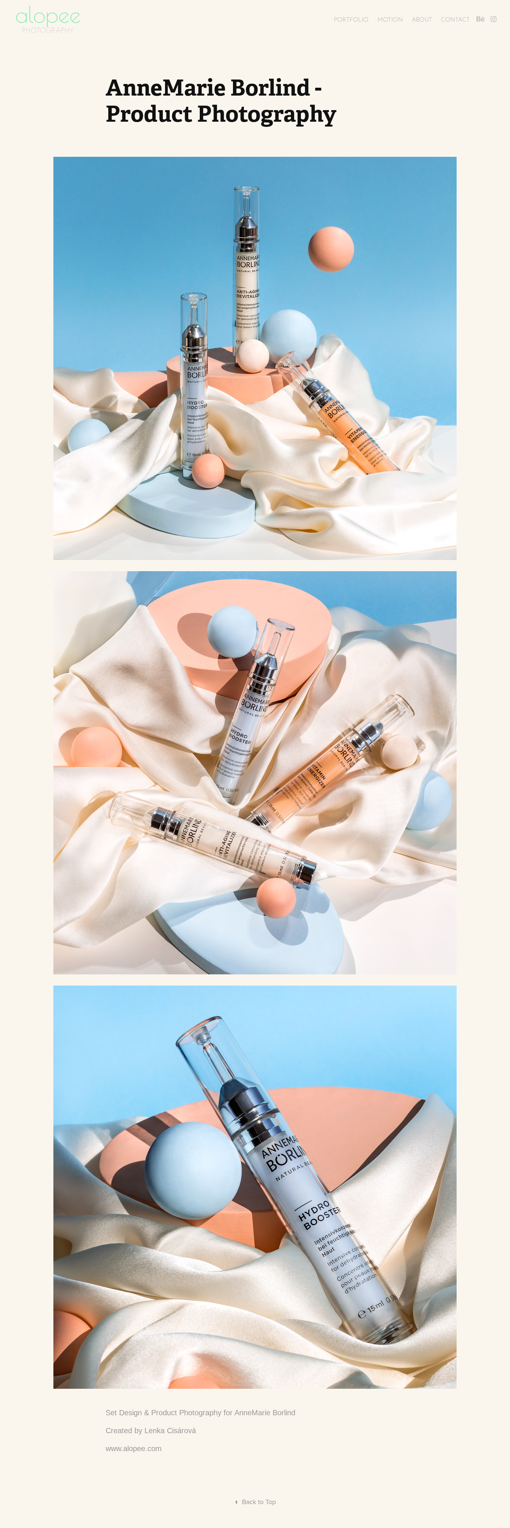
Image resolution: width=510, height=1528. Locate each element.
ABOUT (422, 19)
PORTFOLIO (351, 19)
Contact (455, 19)
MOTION (390, 19)
